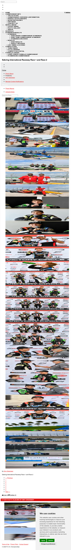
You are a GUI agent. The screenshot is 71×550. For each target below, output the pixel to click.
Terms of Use (5, 544)
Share (6, 85)
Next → (7, 492)
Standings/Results (13, 32)
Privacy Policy (14, 544)
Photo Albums (9, 88)
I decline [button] (50, 540)
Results (11, 40)
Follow (4, 70)
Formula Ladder (12, 53)
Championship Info (13, 14)
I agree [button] (43, 540)
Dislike (13, 495)
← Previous (9, 478)
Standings (12, 34)
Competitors (11, 46)
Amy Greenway (10, 78)
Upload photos (9, 92)
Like (5, 495)
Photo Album (9, 74)
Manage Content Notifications (14, 81)
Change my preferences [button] (48, 544)
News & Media (10, 25)
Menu (68, 12)
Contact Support (23, 544)
